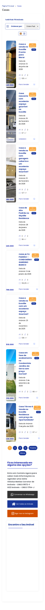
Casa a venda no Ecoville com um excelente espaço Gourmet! (24, 306)
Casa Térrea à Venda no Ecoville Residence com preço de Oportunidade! (26, 413)
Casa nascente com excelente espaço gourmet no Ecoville (24, 102)
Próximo (33, 448)
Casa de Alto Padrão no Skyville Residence (24, 213)
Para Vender (24, 84)
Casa (33, 49)
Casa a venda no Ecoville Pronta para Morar (23, 51)
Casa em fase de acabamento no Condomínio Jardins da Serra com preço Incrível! (25, 363)
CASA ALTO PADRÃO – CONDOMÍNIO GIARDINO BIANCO (25, 259)
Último (22, 453)
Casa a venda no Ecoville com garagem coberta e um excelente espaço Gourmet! (24, 160)
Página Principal (8, 6)
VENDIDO (22, 139)
